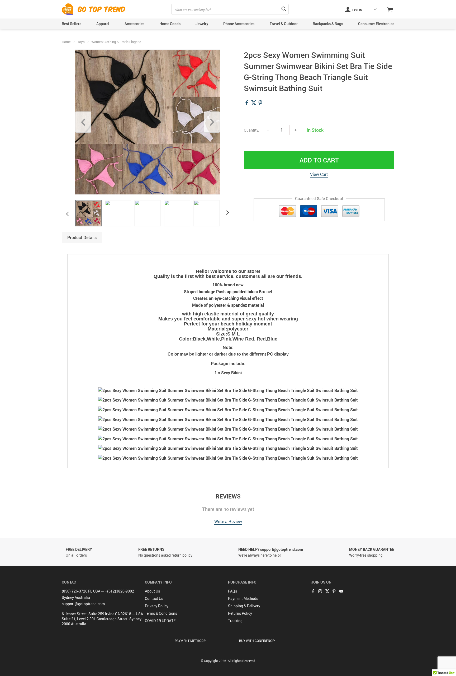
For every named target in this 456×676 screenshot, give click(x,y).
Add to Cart (319, 160)
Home (66, 41)
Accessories (134, 23)
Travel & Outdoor (284, 23)
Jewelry (202, 23)
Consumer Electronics (376, 23)
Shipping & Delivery (244, 605)
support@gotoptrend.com (83, 603)
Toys (81, 41)
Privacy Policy (156, 605)
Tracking (235, 620)
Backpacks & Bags (328, 23)
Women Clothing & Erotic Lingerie (116, 41)
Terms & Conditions (161, 613)
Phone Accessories (238, 23)
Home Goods (169, 23)
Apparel (102, 23)
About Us (152, 591)
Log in (357, 10)
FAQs (232, 591)
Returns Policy (240, 613)
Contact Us (154, 598)
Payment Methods (243, 598)
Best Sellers (71, 23)
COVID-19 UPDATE (160, 620)
